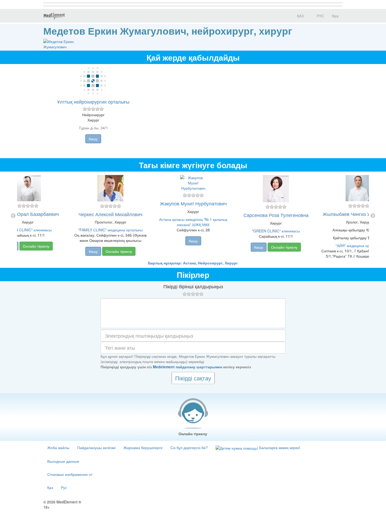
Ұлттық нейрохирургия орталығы (93, 101)
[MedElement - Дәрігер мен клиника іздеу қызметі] (54, 15)
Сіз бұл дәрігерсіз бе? (189, 447)
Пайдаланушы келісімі (96, 447)
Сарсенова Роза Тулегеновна (276, 214)
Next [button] (372, 216)
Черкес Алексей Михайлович (110, 214)
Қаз (50, 487)
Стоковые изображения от (69, 474)
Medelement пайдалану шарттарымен (187, 366)
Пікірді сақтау (193, 378)
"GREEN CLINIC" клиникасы (28, 229)
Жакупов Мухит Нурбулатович (193, 203)
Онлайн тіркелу (36, 246)
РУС (320, 15)
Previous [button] (13, 216)
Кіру (335, 15)
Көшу (93, 138)
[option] (193, 216)
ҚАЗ (300, 15)
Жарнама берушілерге (143, 447)
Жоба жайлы (58, 447)
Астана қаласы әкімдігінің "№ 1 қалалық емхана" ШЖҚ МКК (193, 222)
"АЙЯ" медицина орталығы (359, 245)
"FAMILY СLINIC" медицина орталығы (110, 229)
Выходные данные (63, 461)
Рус (64, 487)
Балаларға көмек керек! (279, 447)
